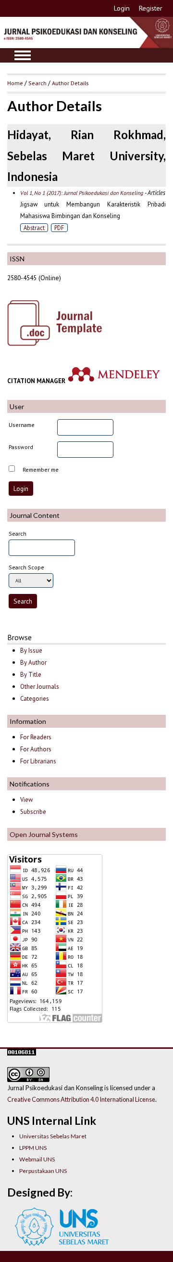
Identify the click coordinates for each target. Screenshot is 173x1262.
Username (22, 424)
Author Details (70, 83)
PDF (59, 228)
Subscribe (33, 812)
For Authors (35, 749)
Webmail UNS (37, 1159)
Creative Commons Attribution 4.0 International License (81, 1099)
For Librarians (38, 761)
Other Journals (39, 687)
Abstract (34, 228)
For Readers (35, 737)
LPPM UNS (33, 1147)
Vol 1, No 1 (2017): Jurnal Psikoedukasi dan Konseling (81, 192)
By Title (30, 674)
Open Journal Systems (44, 834)
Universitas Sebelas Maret (52, 1136)
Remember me (41, 469)
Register (150, 8)
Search (37, 83)
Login (122, 8)
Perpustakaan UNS (43, 1170)
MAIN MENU (22, 55)
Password (21, 447)
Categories (34, 699)
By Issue (31, 650)
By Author (33, 662)
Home (15, 83)
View (26, 800)
